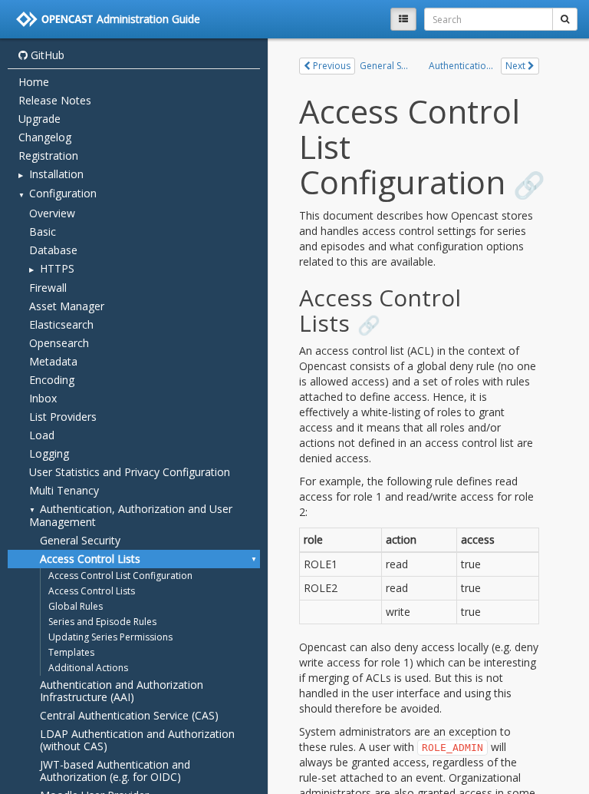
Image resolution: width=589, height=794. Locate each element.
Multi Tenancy (64, 490)
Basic (42, 231)
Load (41, 435)
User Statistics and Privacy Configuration (129, 472)
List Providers (63, 416)
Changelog (44, 137)
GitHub (46, 55)
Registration (48, 155)
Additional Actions (88, 667)
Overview (52, 213)
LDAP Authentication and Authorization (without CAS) (137, 739)
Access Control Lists (90, 558)
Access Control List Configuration (120, 575)
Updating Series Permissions (110, 636)
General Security (80, 540)
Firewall (48, 287)
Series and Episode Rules (102, 621)
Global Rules (75, 606)
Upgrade (39, 118)
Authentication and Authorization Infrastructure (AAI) (121, 690)
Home (33, 81)
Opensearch (59, 343)
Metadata (53, 361)
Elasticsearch (61, 324)
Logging (49, 453)
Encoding (51, 379)
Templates (71, 652)
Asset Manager (66, 306)
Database (53, 250)
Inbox (43, 398)
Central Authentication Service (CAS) (129, 715)
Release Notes (54, 100)
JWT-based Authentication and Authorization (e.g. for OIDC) (115, 770)
